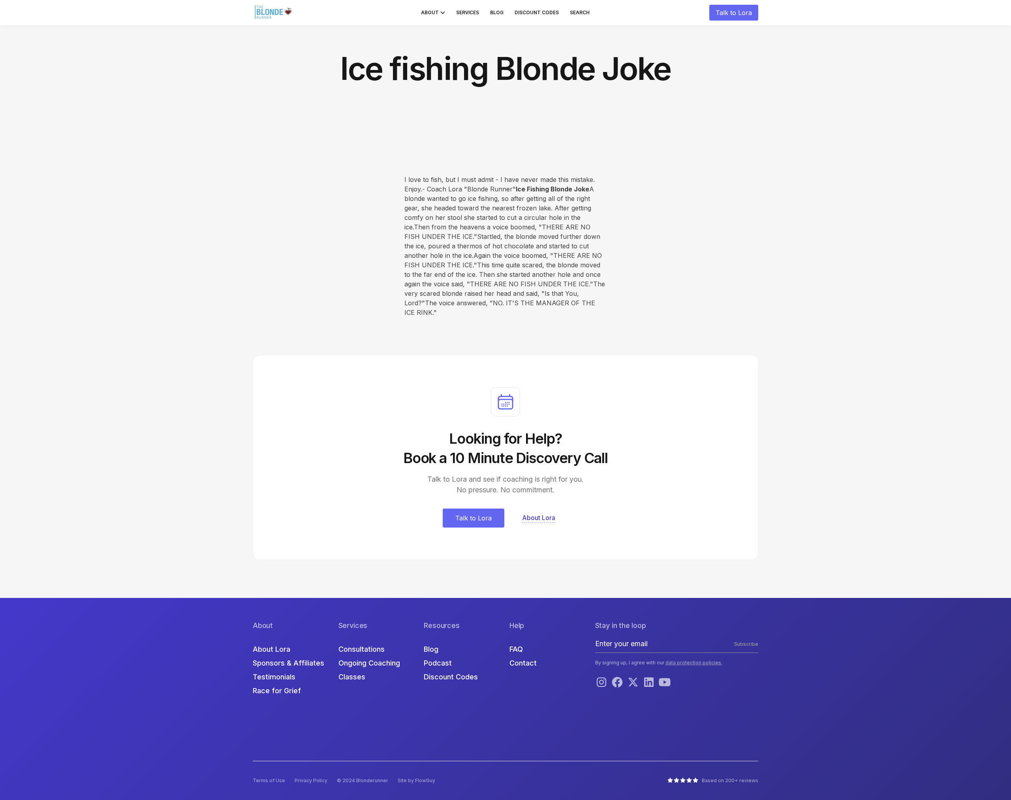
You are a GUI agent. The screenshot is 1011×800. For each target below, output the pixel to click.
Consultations (361, 649)
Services (467, 12)
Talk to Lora (734, 13)
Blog (497, 12)
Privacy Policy (311, 780)
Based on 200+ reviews (730, 780)
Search (580, 12)
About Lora (271, 649)
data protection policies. (693, 663)
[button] (433, 12)
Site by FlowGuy (416, 780)
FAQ (516, 649)
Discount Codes (537, 12)
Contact (523, 663)
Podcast (438, 663)
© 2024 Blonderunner (362, 780)
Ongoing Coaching (369, 663)
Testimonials (274, 677)
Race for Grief (277, 691)
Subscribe (746, 644)
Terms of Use (269, 780)
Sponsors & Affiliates (288, 663)
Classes (351, 677)
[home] (274, 13)
